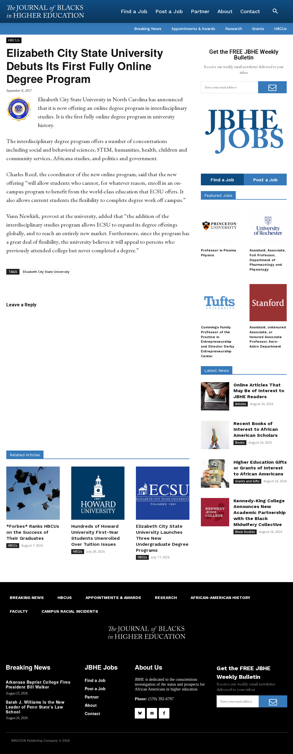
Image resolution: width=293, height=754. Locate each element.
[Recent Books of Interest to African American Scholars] (215, 435)
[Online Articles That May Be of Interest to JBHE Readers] (215, 396)
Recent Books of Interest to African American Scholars (255, 429)
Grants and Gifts (247, 481)
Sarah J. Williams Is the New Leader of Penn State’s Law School (35, 707)
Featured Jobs (218, 195)
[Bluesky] (140, 713)
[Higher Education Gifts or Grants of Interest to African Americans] (215, 473)
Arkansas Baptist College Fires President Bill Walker (38, 684)
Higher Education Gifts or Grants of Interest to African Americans (260, 468)
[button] (275, 11)
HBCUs (14, 40)
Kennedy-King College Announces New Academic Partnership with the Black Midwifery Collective (259, 512)
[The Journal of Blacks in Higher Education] (45, 11)
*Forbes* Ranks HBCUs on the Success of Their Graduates (32, 532)
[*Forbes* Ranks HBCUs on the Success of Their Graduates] (33, 493)
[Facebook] (164, 713)
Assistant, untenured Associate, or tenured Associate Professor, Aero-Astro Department (268, 336)
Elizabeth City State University (46, 271)
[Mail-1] (152, 713)
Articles (240, 404)
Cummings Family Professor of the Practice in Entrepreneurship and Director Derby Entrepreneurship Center (217, 341)
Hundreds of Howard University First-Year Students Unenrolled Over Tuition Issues (95, 535)
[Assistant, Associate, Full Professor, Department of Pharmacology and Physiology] (268, 225)
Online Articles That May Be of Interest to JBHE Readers (258, 391)
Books (240, 443)
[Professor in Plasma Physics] (219, 225)
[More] (153, 283)
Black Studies (245, 532)
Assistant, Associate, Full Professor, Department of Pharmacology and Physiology (268, 259)
